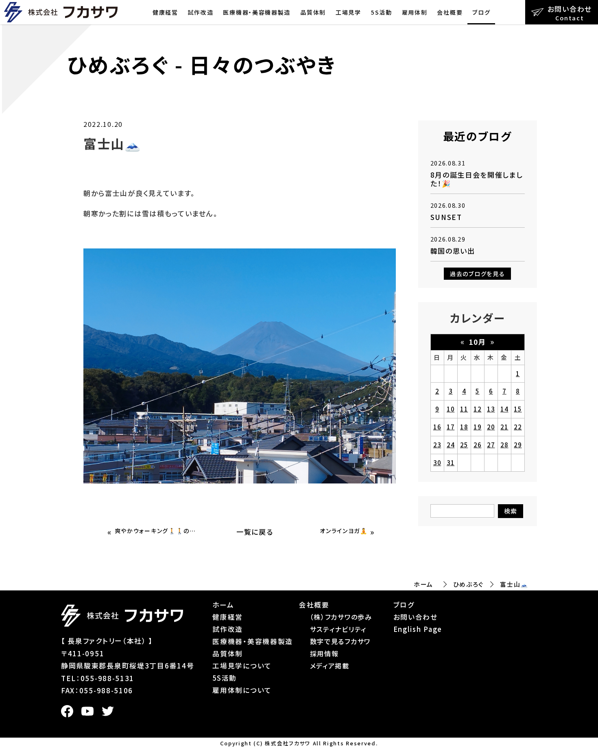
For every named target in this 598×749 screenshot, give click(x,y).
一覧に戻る (254, 532)
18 (464, 426)
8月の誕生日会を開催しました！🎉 (476, 179)
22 (518, 426)
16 (437, 426)
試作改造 (201, 12)
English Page (417, 629)
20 (491, 426)
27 (491, 444)
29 (518, 444)
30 (437, 462)
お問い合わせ (415, 617)
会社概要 (450, 12)
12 (477, 409)
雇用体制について (242, 690)
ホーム (423, 584)
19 (477, 426)
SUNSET (446, 217)
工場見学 (348, 12)
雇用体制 (415, 12)
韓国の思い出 (452, 251)
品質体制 (313, 12)
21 (504, 426)
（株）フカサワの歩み (341, 617)
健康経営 (165, 12)
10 (450, 409)
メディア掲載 (329, 666)
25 (464, 444)
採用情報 (324, 653)
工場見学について (242, 666)
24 (450, 444)
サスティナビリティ (338, 629)
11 (464, 409)
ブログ (481, 12)
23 (437, 444)
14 (504, 409)
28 (504, 444)
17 (450, 426)
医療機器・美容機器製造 (256, 12)
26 (477, 444)
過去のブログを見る (477, 274)
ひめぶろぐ (468, 584)
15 (518, 409)
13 (491, 409)
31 (450, 462)
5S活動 (381, 12)
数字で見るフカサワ (340, 641)
